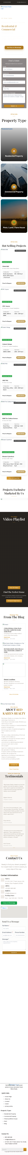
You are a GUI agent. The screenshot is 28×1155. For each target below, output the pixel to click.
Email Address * (7, 932)
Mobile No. (6, 73)
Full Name (5, 925)
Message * (5, 939)
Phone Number (19, 932)
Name (5, 66)
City (4, 86)
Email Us (7, 890)
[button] (21, 8)
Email (5, 79)
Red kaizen (6, 638)
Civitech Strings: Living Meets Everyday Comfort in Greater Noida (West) (12, 629)
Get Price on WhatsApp (14, 47)
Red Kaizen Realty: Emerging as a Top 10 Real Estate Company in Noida (13, 650)
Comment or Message (9, 93)
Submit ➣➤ (14, 106)
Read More (7, 637)
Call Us (7, 886)
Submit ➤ (14, 952)
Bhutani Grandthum (9, 679)
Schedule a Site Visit (14, 52)
